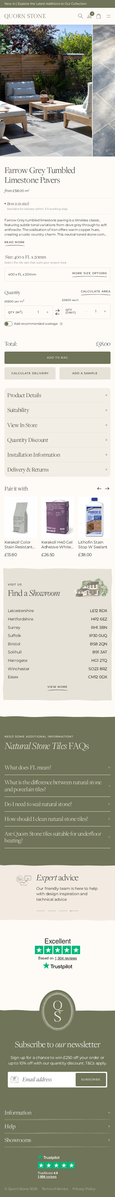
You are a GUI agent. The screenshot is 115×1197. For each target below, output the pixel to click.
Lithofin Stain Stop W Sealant (92, 544)
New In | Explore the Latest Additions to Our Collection (45, 4)
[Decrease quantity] (29, 312)
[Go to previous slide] (99, 488)
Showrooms (17, 1140)
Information (17, 1112)
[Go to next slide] (107, 488)
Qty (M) (15, 312)
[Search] (80, 16)
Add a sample (85, 373)
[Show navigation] (108, 16)
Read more (14, 242)
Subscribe (90, 1079)
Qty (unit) (71, 311)
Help (9, 1126)
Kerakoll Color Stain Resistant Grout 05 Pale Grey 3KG (18, 544)
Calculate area (96, 291)
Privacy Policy (84, 1189)
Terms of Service (55, 1189)
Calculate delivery (30, 373)
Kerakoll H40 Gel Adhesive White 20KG (57, 544)
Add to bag (57, 357)
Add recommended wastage (36, 324)
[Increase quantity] (47, 312)
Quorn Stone (18, 1189)
